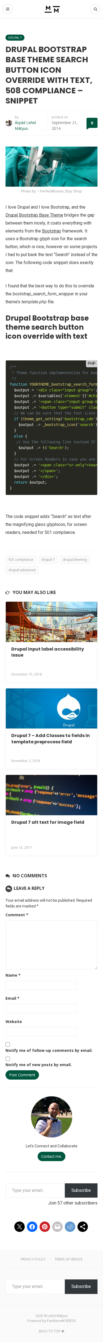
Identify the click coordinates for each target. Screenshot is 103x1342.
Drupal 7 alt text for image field (47, 822)
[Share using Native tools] (82, 1226)
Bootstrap (51, 231)
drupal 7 (48, 559)
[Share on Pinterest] (45, 1226)
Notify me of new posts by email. (38, 1064)
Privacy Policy (33, 1259)
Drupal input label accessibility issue (47, 652)
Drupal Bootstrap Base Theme (34, 215)
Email (12, 998)
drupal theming (75, 559)
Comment (16, 914)
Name (13, 975)
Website (13, 1021)
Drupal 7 (15, 38)
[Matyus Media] (51, 9)
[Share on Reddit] (70, 1226)
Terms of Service (68, 1259)
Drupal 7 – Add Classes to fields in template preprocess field (50, 738)
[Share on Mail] (57, 1226)
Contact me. (51, 1156)
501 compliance (21, 559)
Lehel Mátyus (58, 1315)
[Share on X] (19, 1226)
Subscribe (81, 1190)
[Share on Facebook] (32, 1226)
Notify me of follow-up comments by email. (49, 1050)
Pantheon (54, 1320)
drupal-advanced (22, 570)
